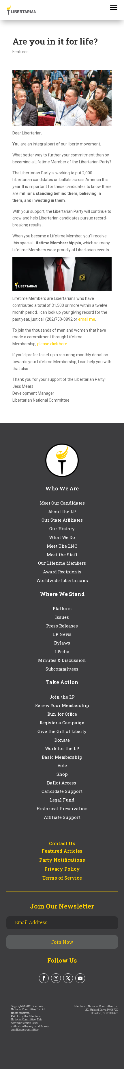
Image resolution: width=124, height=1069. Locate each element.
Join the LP (62, 697)
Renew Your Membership (62, 705)
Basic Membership (62, 757)
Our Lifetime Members (62, 563)
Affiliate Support (62, 817)
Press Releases (62, 626)
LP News (62, 634)
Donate (62, 740)
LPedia (62, 651)
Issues (62, 617)
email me (86, 319)
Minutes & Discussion (62, 660)
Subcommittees (62, 669)
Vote (62, 765)
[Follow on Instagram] (56, 978)
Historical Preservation (62, 808)
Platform (62, 608)
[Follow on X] (68, 978)
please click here (52, 343)
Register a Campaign (62, 722)
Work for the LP (62, 748)
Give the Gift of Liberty (62, 731)
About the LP (62, 511)
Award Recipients (62, 572)
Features (20, 51)
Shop (62, 774)
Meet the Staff (62, 554)
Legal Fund (62, 800)
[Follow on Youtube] (80, 978)
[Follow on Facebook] (44, 978)
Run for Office (62, 714)
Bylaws (62, 643)
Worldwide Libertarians (62, 580)
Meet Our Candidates (62, 503)
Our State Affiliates (62, 520)
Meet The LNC (62, 546)
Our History (62, 528)
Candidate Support (62, 791)
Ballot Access (62, 783)
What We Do (62, 537)
